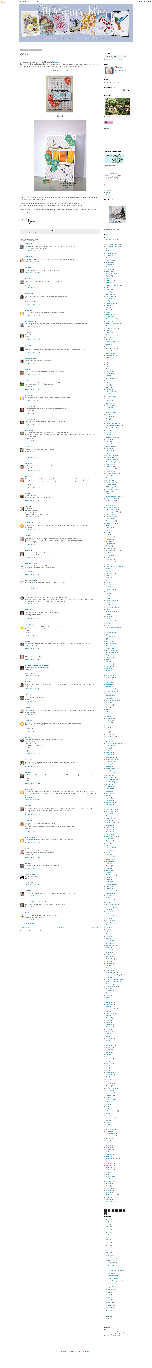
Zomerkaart (109, 1197)
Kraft (107, 711)
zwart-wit (108, 1199)
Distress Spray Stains (112, 462)
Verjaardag (109, 1131)
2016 (108, 1245)
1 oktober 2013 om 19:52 (32, 603)
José (26, 682)
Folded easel (110, 548)
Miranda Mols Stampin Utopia (34, 902)
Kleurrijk (108, 698)
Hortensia (109, 623)
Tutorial (108, 1108)
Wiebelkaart (109, 1170)
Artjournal (109, 287)
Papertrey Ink (110, 834)
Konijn (108, 709)
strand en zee (110, 1045)
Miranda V (28, 522)
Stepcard (108, 1034)
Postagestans (110, 882)
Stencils (108, 1031)
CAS (107, 380)
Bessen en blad (111, 314)
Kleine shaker (110, 684)
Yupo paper (109, 1190)
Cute (107, 419)
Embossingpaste (111, 514)
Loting (108, 748)
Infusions (108, 641)
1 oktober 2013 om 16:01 (32, 441)
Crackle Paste (110, 405)
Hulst (107, 630)
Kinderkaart (109, 675)
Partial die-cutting (111, 836)
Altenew (108, 269)
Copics (108, 398)
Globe (108, 578)
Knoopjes (109, 705)
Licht (107, 732)
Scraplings (109, 954)
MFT (107, 770)
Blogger (88, 1351)
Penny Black (110, 848)
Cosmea (108, 401)
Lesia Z (108, 730)
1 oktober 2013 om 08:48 (32, 273)
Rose (107, 932)
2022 (108, 1229)
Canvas (108, 371)
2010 (108, 1316)
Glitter (108, 575)
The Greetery (110, 1084)
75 (107, 248)
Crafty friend (109, 410)
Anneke (27, 820)
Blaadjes (108, 333)
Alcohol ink (109, 258)
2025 (108, 1222)
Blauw (108, 344)
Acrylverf (108, 255)
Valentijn (108, 1122)
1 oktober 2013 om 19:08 (32, 557)
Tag (107, 1061)
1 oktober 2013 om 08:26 (32, 250)
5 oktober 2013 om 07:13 (32, 868)
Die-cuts (108, 441)
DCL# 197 (111, 1265)
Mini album (109, 775)
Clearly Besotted (111, 394)
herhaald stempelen (112, 612)
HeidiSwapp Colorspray (113, 607)
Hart (107, 598)
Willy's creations (30, 874)
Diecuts (108, 444)
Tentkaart (109, 1079)
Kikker (108, 671)
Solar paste (109, 1006)
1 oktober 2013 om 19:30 (32, 589)
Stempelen (109, 1025)
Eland (108, 494)
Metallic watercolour (112, 768)
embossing (109, 505)
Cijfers (108, 385)
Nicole (27, 891)
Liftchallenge (55, 62)
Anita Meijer (29, 406)
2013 (108, 1253)
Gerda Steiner (110, 562)
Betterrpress (109, 321)
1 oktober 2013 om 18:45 (32, 544)
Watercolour (109, 1161)
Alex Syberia (110, 264)
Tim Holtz (109, 1090)
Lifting (108, 739)
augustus (111, 1289)
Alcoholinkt (109, 262)
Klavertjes (109, 682)
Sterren (108, 1040)
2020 (108, 1235)
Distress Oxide (110, 460)
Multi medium (110, 793)
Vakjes (108, 1120)
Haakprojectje (110, 589)
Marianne (28, 430)
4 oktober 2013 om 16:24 (32, 842)
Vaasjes (108, 1113)
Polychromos (110, 875)
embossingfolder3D (112, 512)
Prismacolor (109, 893)
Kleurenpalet (110, 696)
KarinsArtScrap (30, 563)
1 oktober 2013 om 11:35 (32, 363)
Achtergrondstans (111, 253)
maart (110, 1302)
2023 (108, 1227)
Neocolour (109, 800)
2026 (108, 1219)
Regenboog (109, 900)
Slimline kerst (110, 993)
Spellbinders (110, 1013)
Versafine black (110, 1136)
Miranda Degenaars (112, 780)
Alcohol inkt (109, 260)
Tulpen (108, 1106)
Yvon (107, 194)
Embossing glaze (111, 507)
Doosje (108, 475)
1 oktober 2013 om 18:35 (32, 529)
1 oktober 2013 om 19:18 (32, 574)
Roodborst (109, 927)
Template (109, 1077)
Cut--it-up (109, 416)
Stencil (108, 1029)
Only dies (109, 825)
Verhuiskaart (110, 1129)
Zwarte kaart (109, 1202)
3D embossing (110, 239)
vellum (108, 1127)
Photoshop (109, 857)
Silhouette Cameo (111, 972)
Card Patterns (110, 373)
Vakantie (108, 1115)
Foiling (108, 546)
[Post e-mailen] (52, 230)
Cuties (108, 421)
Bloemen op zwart (111, 348)
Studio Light (109, 1050)
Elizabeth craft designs (113, 496)
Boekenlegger (110, 355)
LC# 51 (110, 1283)
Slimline (108, 991)
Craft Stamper (110, 407)
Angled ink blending (112, 274)
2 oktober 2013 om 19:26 (32, 800)
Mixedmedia (109, 784)
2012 (108, 1311)
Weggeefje (109, 1165)
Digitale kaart (110, 453)
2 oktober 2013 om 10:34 (32, 766)
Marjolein (28, 737)
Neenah (108, 798)
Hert (107, 614)
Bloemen (108, 346)
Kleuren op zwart (111, 691)
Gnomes (108, 582)
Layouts (108, 723)
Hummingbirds (110, 632)
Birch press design (111, 328)
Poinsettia (109, 870)
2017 (108, 1242)
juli (109, 1292)
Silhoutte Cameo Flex (112, 981)
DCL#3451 (109, 432)
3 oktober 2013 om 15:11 (32, 831)
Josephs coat (110, 648)
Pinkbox (108, 866)
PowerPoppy (110, 888)
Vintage (108, 1140)
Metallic (108, 766)
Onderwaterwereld (111, 823)
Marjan (119, 67)
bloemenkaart (110, 351)
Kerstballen (109, 664)
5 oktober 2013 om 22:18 (32, 920)
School (108, 947)
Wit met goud (110, 1177)
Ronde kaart (109, 925)
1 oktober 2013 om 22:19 (32, 659)
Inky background (111, 643)
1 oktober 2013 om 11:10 (32, 339)
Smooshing (109, 995)
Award (108, 289)
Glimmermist (110, 573)
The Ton (108, 1086)
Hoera (108, 618)
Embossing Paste (111, 509)
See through (109, 956)
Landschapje (110, 718)
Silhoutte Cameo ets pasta (114, 979)
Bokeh (108, 357)
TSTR (107, 1102)
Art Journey (109, 283)
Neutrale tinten (110, 802)
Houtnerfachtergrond (112, 628)
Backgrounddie (110, 303)
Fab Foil (108, 530)
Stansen (108, 1022)
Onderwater (109, 820)
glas (107, 571)
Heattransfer (109, 602)
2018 (108, 1240)
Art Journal (109, 280)
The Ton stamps (111, 1088)
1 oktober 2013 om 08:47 (32, 262)
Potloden (108, 886)
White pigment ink (111, 1167)
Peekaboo (109, 843)
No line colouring (111, 811)
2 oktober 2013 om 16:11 (32, 783)
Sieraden (109, 966)
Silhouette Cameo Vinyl (113, 975)
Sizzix (108, 988)
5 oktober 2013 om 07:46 (32, 885)
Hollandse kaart (111, 621)
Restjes (108, 909)
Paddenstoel (110, 827)
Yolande (66, 70)
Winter (108, 1174)
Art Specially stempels (112, 285)
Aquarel (108, 276)
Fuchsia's (109, 555)
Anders (108, 271)
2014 (108, 1250)
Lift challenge (110, 734)
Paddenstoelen (110, 829)
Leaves (108, 725)
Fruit (107, 553)
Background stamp (111, 301)
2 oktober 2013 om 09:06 (32, 753)
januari (110, 1307)
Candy (108, 369)
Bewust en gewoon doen (113, 323)
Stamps (108, 1020)
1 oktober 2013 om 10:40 (32, 326)
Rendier (108, 902)
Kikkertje (108, 673)
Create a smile (110, 412)
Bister (107, 330)
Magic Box (109, 752)
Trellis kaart (109, 1095)
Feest (107, 534)
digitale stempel (111, 455)
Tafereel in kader (111, 1056)
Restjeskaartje (110, 911)
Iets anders (109, 637)
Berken (108, 310)
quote (107, 897)
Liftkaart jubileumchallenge (114, 743)
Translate (119, 59)
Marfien (27, 654)
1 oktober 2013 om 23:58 (32, 714)
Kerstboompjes (110, 666)
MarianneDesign (111, 761)
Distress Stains (110, 464)
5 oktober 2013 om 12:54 (32, 907)
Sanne (27, 476)
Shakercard (109, 963)
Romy (27, 707)
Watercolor (109, 1156)
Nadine (27, 595)
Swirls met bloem (113, 1278)
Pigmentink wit (110, 861)
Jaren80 (108, 646)
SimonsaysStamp (111, 986)
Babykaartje (109, 294)
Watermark (109, 1163)
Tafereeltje (109, 1059)
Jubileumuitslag (111, 652)
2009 (108, 1319)
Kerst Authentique (113, 1276)
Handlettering (110, 596)
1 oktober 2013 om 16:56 (32, 470)
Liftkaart (108, 741)
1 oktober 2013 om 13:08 (32, 374)
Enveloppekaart (111, 523)
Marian (27, 695)
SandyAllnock (110, 941)
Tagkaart (108, 1065)
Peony (108, 852)
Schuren (108, 950)
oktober (110, 1260)
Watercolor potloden (112, 1158)
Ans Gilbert (28, 345)
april (109, 1300)
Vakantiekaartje (110, 1118)
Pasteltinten (109, 839)
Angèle (27, 720)
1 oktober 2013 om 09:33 (32, 287)
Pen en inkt (109, 845)
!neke (27, 506)
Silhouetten (109, 977)
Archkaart (109, 278)
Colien (27, 806)
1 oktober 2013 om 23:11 (32, 701)
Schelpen (109, 943)
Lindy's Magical (110, 745)
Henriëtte (28, 293)
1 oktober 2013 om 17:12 (32, 487)
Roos (107, 929)
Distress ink (109, 457)
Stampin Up (109, 1018)
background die (111, 298)
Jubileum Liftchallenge (113, 650)
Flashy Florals (110, 541)
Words (108, 1186)
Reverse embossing (112, 916)
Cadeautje (109, 367)
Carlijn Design (110, 378)
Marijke (27, 772)
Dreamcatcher (110, 482)
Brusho (108, 362)
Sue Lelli (28, 863)
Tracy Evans (109, 1093)
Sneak (108, 997)
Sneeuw (108, 1000)
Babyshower (110, 296)
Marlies (27, 759)
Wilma (27, 369)
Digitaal (108, 448)
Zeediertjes (109, 1193)
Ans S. (27, 913)
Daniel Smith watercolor (113, 423)
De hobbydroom (30, 580)
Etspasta (108, 525)
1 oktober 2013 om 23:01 (32, 689)
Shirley (27, 463)
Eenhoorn (109, 491)
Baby (107, 292)
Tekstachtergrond (111, 1072)
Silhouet (108, 968)
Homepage (60, 927)
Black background (111, 335)
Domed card (109, 471)
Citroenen (109, 389)
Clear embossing (111, 391)
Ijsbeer (108, 639)
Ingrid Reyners (29, 321)
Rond (107, 922)
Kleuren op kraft (111, 689)
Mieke (27, 493)
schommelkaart (110, 945)
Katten (108, 659)
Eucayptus (109, 528)
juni (109, 1294)
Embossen (109, 503)
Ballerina (108, 305)
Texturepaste (110, 1081)
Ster (107, 1036)
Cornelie (27, 243)
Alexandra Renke (111, 267)
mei (109, 1297)
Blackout (108, 339)
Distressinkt (109, 466)
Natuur (108, 795)
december (111, 1255)
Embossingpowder (111, 516)
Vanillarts (109, 1124)
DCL (107, 430)
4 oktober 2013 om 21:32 (32, 857)
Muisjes (108, 791)
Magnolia (109, 754)
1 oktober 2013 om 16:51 (32, 457)
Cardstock (109, 376)
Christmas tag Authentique (116, 1270)
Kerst (107, 661)
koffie (107, 707)
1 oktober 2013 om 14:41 (32, 413)
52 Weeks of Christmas (113, 244)
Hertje (108, 616)
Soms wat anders (111, 1009)
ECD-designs (110, 487)
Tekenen (108, 1070)
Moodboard (109, 789)
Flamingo (109, 539)
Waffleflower (109, 1152)
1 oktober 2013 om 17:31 (32, 500)
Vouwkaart (109, 1149)
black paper (109, 337)
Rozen (108, 934)
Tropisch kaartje (111, 1099)
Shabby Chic (110, 959)
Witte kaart (109, 1181)
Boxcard (108, 360)
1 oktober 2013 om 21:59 (32, 648)
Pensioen (109, 850)
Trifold (108, 1097)
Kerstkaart (109, 668)
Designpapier (110, 439)
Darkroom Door (110, 428)
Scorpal (108, 952)
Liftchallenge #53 (113, 1263)
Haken (108, 593)
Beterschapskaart (111, 319)
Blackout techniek (111, 342)
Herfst (108, 609)
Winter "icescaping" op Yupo (116, 1281)
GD (107, 557)
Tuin (107, 1104)
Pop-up (108, 877)
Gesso (108, 564)
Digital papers (110, 450)
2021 (108, 1232)
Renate (27, 447)
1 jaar (107, 237)
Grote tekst (109, 587)
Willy (26, 641)
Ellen (107, 188)
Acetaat (108, 251)
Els (26, 380)
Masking (108, 764)
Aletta (27, 535)
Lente (107, 727)
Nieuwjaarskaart (111, 807)
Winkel (108, 1172)
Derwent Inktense (111, 437)
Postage (108, 879)
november (111, 1258)
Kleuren (108, 687)
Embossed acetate (111, 498)
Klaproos (108, 680)
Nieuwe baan (110, 804)
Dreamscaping (110, 485)
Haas (107, 591)
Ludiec (108, 750)
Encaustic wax (110, 521)
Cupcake (108, 414)
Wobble (108, 1183)
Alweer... (110, 1268)
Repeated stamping (112, 904)
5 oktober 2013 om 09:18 (32, 896)
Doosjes (108, 478)
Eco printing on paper (112, 489)
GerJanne (28, 624)
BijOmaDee (109, 326)
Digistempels (110, 446)
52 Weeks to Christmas (113, 246)
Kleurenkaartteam (111, 693)
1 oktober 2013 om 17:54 (32, 517)
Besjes (108, 312)
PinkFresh (109, 868)
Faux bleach (109, 532)
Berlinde (27, 550)
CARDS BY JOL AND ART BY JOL (36, 665)
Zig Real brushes (111, 1195)
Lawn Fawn (109, 721)
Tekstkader (109, 1074)
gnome (108, 580)
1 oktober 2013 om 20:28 (32, 618)
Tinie (26, 848)
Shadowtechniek (111, 961)
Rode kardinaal (110, 920)
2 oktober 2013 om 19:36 (32, 814)
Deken (108, 435)
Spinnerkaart (110, 1015)
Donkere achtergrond (112, 473)
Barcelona (109, 307)
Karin (26, 609)
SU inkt (108, 1052)
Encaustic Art (110, 519)
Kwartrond (109, 716)
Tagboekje (109, 1063)
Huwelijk (108, 634)
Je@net (27, 310)
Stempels (109, 1027)
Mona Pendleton (30, 837)
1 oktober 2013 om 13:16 (32, 389)
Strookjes (109, 1047)
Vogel (107, 1143)
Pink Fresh (109, 863)
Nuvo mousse (110, 814)
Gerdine (27, 256)
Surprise (108, 1054)
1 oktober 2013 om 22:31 (32, 676)
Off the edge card (111, 818)
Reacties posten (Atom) (36, 931)
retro (107, 913)
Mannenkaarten (111, 759)
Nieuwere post (25, 927)
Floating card (110, 544)
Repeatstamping (111, 907)
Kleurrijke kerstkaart (112, 700)
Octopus (108, 816)
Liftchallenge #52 (113, 1273)
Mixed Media (110, 782)
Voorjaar (108, 1147)
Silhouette (109, 970)
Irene (26, 279)
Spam (108, 1011)
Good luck (109, 584)
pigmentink (109, 859)
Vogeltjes (109, 1145)
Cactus (108, 364)
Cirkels (108, 387)
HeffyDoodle (110, 605)
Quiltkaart (109, 895)
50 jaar (108, 242)
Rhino (108, 918)
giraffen (108, 568)
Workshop (109, 1188)
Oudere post (95, 927)
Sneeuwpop (109, 1002)
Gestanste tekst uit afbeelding (115, 566)
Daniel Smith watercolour (113, 426)
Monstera (109, 786)
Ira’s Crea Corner (30, 797)
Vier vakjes (109, 1138)
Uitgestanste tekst (111, 1111)
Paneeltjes (109, 832)
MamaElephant (110, 757)
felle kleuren (109, 537)
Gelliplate (109, 559)
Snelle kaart (109, 1004)
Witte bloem (109, 1179)
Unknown (28, 395)
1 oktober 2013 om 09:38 (32, 304)
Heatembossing (111, 600)
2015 (108, 1248)
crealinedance (29, 358)
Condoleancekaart (111, 396)
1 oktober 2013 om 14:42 (32, 424)
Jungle (108, 655)
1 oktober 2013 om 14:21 (32, 400)
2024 (108, 1224)
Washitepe (109, 1154)
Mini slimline (110, 777)
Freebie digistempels (112, 550)
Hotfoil (108, 625)
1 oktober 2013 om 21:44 (32, 635)
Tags (107, 1068)
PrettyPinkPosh (110, 891)
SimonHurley (110, 984)
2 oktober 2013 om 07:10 (32, 731)
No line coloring (111, 809)
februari (110, 1305)
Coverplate (109, 403)
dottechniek (109, 480)
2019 (108, 1237)
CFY (107, 382)
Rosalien (108, 190)
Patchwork (109, 841)
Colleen (27, 268)
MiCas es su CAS (111, 773)
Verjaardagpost (110, 1134)
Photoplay (109, 854)
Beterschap (109, 317)
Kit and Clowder (111, 677)
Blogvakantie (110, 353)
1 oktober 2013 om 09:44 (32, 315)
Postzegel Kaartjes (111, 884)
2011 (108, 1313)
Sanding (108, 938)
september (111, 1287)
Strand (108, 1043)
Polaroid (108, 873)
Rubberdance (110, 936)
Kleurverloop (110, 702)
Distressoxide (110, 469)
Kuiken (108, 714)
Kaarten (27, 232)
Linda (26, 332)
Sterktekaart (109, 1038)
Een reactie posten (28, 924)
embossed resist (111, 500)
